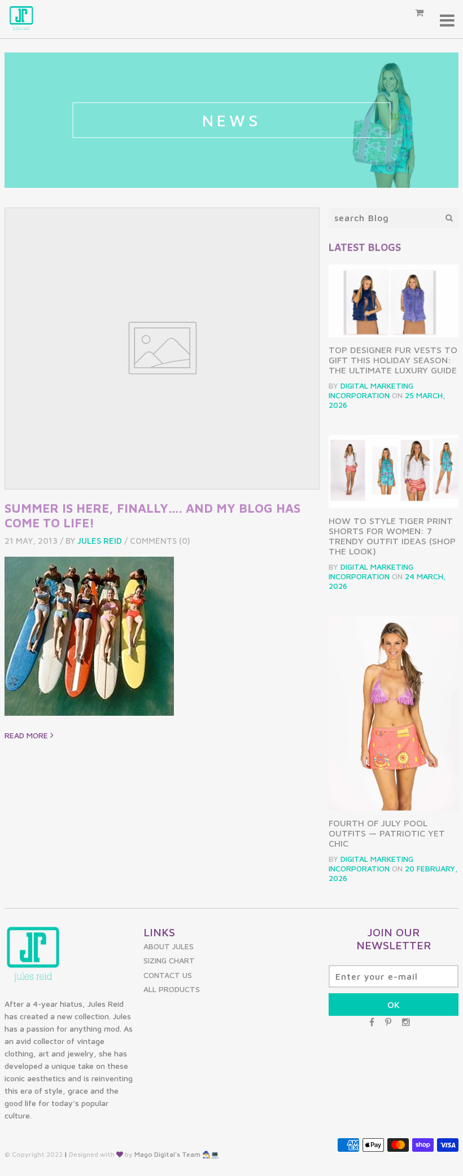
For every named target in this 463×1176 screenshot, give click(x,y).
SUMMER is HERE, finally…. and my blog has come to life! (152, 515)
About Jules (168, 946)
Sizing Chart (169, 960)
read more (27, 735)
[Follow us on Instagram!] (406, 1022)
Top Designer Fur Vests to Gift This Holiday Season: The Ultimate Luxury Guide (393, 360)
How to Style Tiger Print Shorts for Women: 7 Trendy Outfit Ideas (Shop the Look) (392, 536)
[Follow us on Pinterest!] (388, 1022)
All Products (171, 989)
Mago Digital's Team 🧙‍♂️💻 (176, 1154)
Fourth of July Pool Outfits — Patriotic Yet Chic (387, 833)
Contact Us (167, 975)
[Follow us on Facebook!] (371, 1022)
